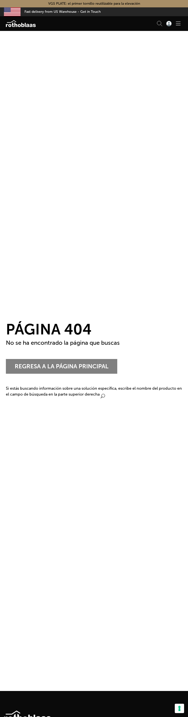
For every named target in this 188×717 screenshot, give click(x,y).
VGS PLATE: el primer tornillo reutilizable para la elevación (94, 3)
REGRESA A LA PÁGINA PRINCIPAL (61, 366)
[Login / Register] (168, 23)
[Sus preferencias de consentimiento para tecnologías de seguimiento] (179, 708)
